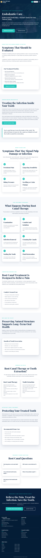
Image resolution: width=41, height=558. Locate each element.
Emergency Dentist (4, 533)
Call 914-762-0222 (21, 30)
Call (32, 1)
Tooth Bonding (23, 534)
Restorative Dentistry (5, 534)
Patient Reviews (23, 523)
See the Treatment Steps (9, 122)
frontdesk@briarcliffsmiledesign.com (7, 526)
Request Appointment (24, 537)
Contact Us (22, 524)
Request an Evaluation (8, 30)
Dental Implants (4, 537)
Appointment (36, 1)
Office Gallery (23, 522)
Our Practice (23, 519)
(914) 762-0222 (4, 524)
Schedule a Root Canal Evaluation (14, 508)
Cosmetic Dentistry (24, 532)
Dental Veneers (23, 533)
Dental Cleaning (4, 532)
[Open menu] (39, 2)
